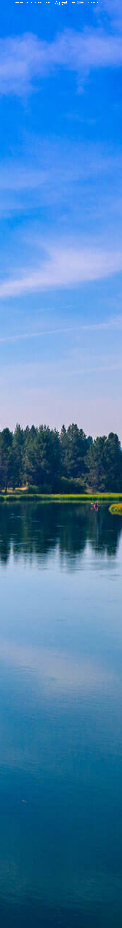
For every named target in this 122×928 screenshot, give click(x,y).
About (73, 2)
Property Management (43, 2)
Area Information (31, 2)
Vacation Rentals (19, 2)
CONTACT (81, 2)
